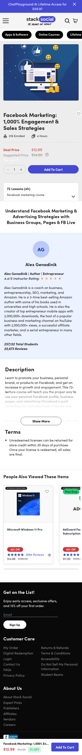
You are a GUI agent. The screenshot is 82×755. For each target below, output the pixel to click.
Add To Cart (53, 169)
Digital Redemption (18, 653)
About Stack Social (17, 696)
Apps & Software (16, 34)
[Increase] (21, 169)
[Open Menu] (7, 21)
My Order (10, 647)
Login (7, 658)
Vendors (9, 719)
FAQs (7, 669)
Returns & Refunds (55, 647)
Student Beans (52, 674)
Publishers (11, 708)
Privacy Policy (14, 675)
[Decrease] (8, 169)
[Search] (67, 21)
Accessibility (50, 658)
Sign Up (14, 625)
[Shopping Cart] (75, 21)
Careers (9, 724)
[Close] (74, 4)
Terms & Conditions (55, 653)
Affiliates (10, 713)
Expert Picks (12, 702)
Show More (41, 421)
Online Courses (49, 34)
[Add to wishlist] (78, 113)
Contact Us (11, 664)
